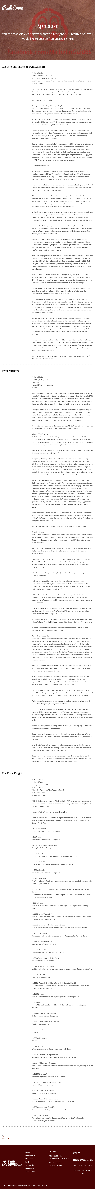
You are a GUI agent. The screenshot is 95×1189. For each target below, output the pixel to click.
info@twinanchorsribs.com (59, 1158)
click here (67, 38)
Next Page (5, 1138)
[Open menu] (91, 7)
